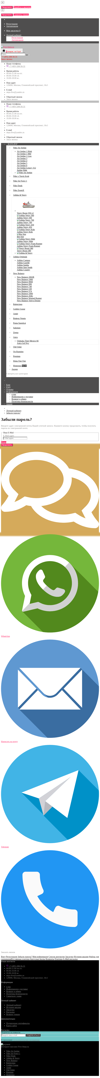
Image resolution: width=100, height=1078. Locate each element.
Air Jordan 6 (22, 165)
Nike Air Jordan (19, 148)
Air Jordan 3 (22, 158)
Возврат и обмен (19, 399)
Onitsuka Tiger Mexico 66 (28, 341)
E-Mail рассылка (70, 959)
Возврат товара (13, 1014)
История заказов (81, 957)
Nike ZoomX (18, 190)
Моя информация (40, 957)
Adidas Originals (20, 257)
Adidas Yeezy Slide (25, 241)
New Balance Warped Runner (29, 298)
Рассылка (10, 1012)
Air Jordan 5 (22, 163)
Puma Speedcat (19, 323)
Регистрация (11, 24)
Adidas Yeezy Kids (25, 232)
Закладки (69, 957)
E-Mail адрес (8, 436)
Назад (3, 442)
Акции (15, 369)
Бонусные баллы (37, 959)
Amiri (15, 314)
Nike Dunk (17, 186)
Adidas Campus (23, 260)
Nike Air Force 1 (20, 181)
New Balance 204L (25, 296)
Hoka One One (19, 361)
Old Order (17, 347)
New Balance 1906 (25, 279)
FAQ (8, 387)
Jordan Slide (22, 170)
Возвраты (50, 959)
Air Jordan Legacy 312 (26, 168)
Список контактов (56, 957)
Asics (15, 337)
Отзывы (9, 389)
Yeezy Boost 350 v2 (25, 213)
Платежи (59, 959)
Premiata (16, 356)
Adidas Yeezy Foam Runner (28, 246)
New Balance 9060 (25, 282)
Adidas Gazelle (23, 263)
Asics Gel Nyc (23, 343)
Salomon (16, 328)
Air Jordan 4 (22, 161)
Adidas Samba (23, 265)
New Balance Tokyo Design (28, 301)
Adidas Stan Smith (24, 267)
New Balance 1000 (25, 293)
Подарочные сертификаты (18, 1023)
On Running (18, 351)
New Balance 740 (24, 286)
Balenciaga (17, 304)
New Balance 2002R (25, 277)
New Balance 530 (24, 289)
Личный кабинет (13, 35)
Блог (8, 385)
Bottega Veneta (19, 318)
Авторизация (12, 26)
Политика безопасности (22, 401)
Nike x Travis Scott (21, 176)
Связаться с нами (13, 996)
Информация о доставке (22, 397)
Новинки (20, 366)
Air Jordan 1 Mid (24, 154)
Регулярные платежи (20, 959)
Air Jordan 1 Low (24, 156)
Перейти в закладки (22, 7)
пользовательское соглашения (26, 1040)
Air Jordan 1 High (24, 151)
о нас (14, 394)
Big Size (20, 236)
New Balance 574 (24, 291)
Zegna (15, 332)
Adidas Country (23, 270)
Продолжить (7, 7)
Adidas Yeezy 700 (24, 222)
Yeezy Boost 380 (24, 251)
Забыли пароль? (13, 413)
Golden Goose (19, 309)
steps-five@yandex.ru (15, 92)
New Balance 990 (24, 284)
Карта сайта (11, 1026)
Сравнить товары (21, 15)
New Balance (18, 273)
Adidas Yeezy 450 (24, 227)
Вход (3, 957)
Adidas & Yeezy (20, 195)
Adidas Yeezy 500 (24, 218)
